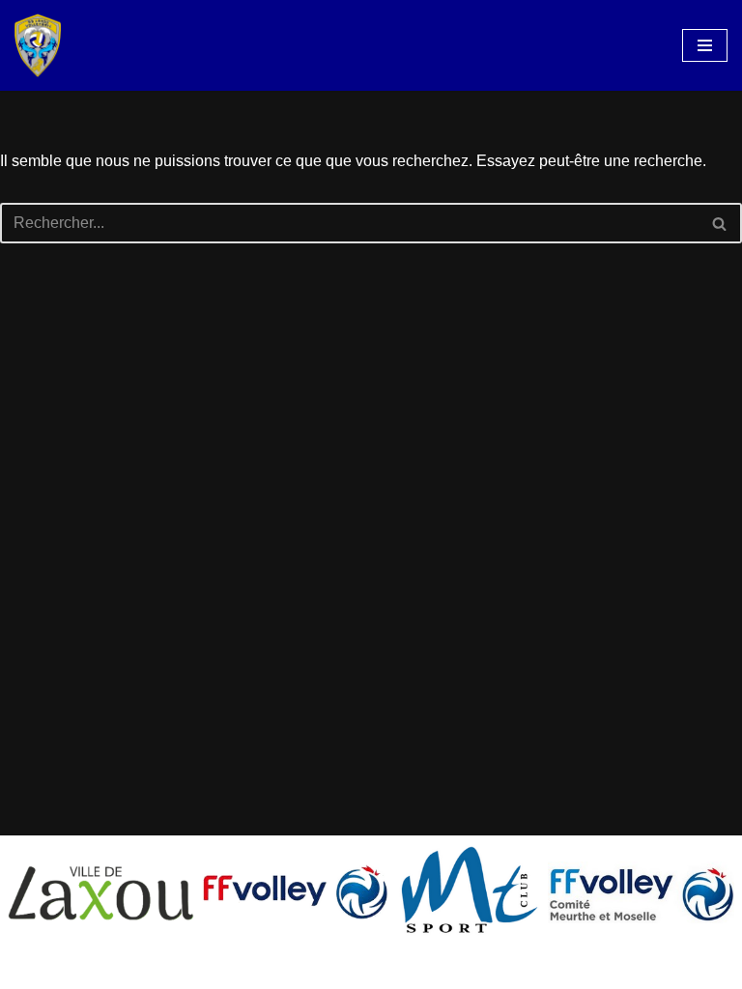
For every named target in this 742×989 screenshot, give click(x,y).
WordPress (441, 968)
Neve (281, 968)
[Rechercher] (720, 223)
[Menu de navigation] (705, 45)
